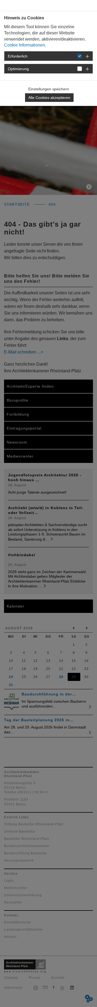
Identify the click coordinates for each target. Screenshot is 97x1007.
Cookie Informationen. (25, 45)
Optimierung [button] (18, 69)
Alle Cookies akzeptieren (49, 97)
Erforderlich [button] (17, 56)
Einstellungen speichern (48, 89)
